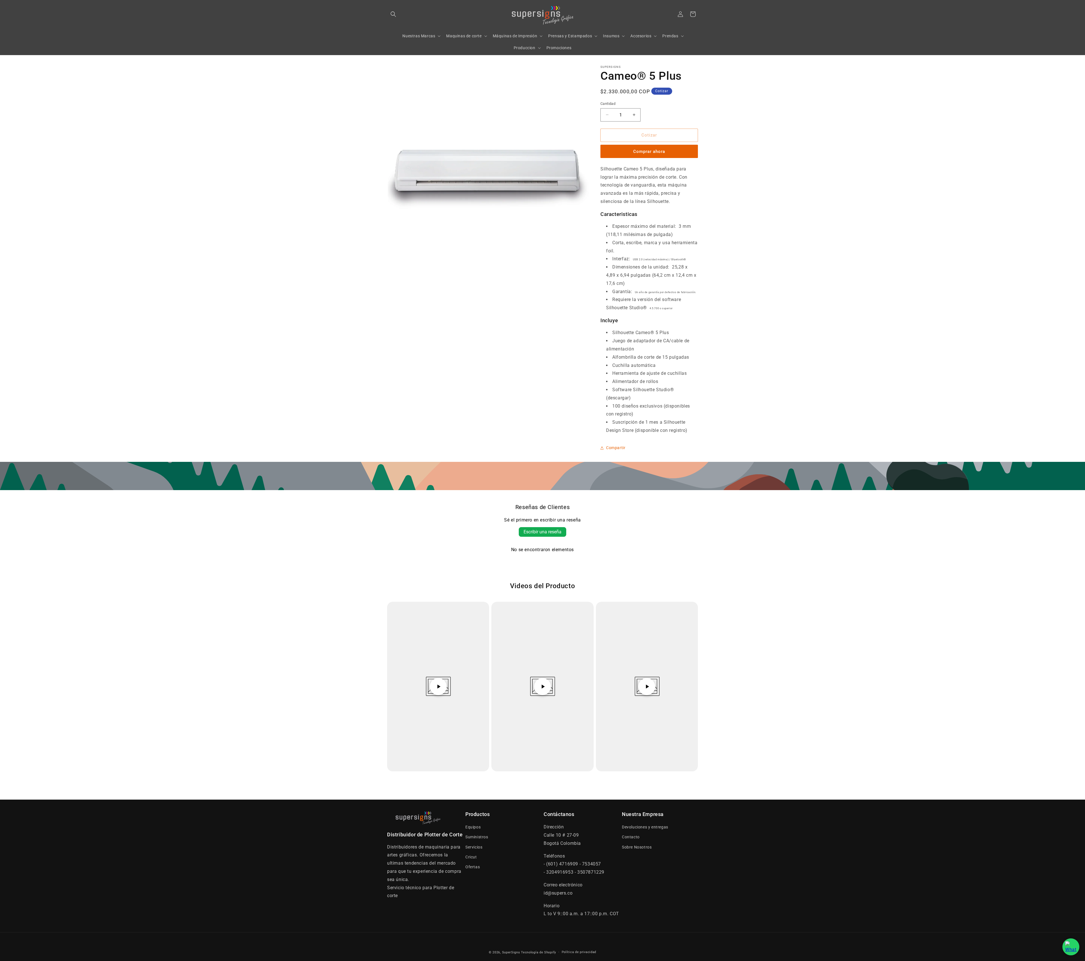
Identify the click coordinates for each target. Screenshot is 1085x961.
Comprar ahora (649, 151)
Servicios (473, 847)
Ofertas (472, 867)
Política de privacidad (579, 952)
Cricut (471, 857)
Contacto (631, 837)
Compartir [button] (615, 447)
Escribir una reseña (542, 531)
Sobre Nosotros (637, 847)
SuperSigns (511, 952)
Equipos (473, 827)
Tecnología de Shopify (538, 952)
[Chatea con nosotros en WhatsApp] (1070, 946)
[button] (393, 14)
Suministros (476, 837)
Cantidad (607, 103)
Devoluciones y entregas (645, 827)
